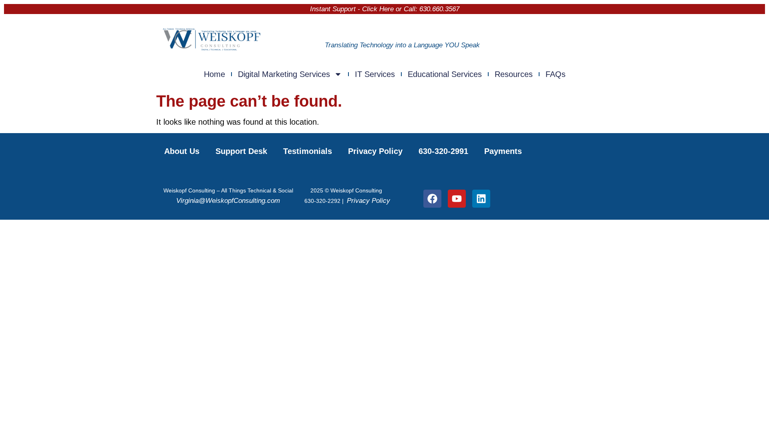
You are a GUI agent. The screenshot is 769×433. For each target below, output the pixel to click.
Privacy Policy (375, 151)
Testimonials (307, 151)
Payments (503, 151)
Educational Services (445, 74)
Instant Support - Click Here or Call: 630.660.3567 (384, 9)
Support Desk (241, 151)
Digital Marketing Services (284, 74)
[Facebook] (432, 199)
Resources (514, 74)
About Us (181, 151)
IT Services (375, 74)
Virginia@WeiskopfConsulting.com (228, 200)
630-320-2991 (443, 151)
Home (214, 74)
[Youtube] (457, 199)
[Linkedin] (481, 199)
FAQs (556, 74)
